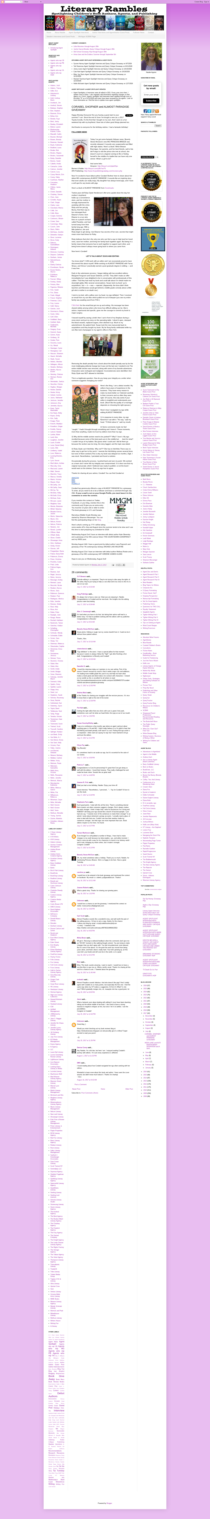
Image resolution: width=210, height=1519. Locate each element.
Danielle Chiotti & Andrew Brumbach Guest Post (152, 418)
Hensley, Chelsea (56, 374)
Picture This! (147, 685)
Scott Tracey (147, 557)
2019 (145, 1007)
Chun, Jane (54, 197)
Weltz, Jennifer (55, 778)
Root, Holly (54, 607)
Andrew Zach (147, 757)
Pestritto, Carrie (55, 562)
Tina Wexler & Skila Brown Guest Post (150, 463)
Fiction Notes (147, 651)
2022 (145, 998)
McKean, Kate (55, 498)
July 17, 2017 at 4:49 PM (86, 775)
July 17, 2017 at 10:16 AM (86, 642)
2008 (145, 1096)
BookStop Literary (56, 876)
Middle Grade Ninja (149, 673)
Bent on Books (148, 767)
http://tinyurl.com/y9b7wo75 (95, 168)
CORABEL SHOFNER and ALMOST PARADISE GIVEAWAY (152, 1037)
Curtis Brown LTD (56, 904)
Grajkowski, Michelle (54, 326)
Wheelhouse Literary (54, 1314)
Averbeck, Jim (55, 103)
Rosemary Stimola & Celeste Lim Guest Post (151, 395)
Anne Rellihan (59, 1360)
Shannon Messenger (150, 560)
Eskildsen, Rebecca (54, 275)
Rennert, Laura (55, 582)
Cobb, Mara (54, 213)
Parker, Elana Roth (57, 554)
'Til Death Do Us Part (150, 970)
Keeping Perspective (150, 596)
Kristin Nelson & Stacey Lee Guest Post (151, 451)
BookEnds (54, 873)
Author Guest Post (56, 1365)
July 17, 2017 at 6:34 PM (86, 795)
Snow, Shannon (55, 674)
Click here (75, 305)
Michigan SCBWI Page (87, 36)
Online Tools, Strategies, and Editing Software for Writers (151, 680)
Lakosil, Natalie (55, 432)
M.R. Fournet (60, 1424)
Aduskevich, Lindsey (54, 94)
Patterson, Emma (56, 556)
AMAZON (75, 478)
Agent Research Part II (151, 577)
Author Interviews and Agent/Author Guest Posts (110, 32)
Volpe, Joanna (55, 748)
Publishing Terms (149, 604)
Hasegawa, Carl (55, 351)
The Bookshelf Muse (150, 721)
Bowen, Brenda (55, 139)
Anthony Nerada (53, 1362)
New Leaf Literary (56, 1114)
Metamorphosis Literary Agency (55, 1103)
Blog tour (52, 1371)
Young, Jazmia (55, 816)
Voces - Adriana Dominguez (148, 876)
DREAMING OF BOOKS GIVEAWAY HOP (151, 955)
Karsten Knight (148, 519)
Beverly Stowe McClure (85, 629)
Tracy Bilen (51, 1473)
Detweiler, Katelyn (56, 235)
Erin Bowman (147, 503)
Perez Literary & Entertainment (56, 1127)
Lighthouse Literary (57, 1059)
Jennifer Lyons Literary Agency (55, 1029)
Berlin (52, 868)
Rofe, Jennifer (55, 601)
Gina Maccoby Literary (55, 976)
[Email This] (117, 565)
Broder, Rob (54, 150)
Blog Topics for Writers (151, 585)
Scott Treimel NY (56, 1166)
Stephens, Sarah (56, 695)
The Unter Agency (56, 1257)
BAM (73, 482)
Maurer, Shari (55, 482)
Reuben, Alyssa (55, 588)
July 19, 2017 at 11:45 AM (86, 972)
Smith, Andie (54, 669)
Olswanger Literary (57, 1117)
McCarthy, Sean (56, 487)
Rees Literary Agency (55, 1141)
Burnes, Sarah (55, 161)
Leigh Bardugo (148, 541)
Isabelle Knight (52, 1413)
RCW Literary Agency (55, 1134)
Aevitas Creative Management (56, 846)
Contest (56, 1390)
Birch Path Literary (57, 870)
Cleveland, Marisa (56, 208)
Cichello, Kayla (55, 200)
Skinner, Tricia (55, 658)
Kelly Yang (51, 1420)
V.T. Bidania (59, 1475)
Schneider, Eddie (56, 635)
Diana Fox (146, 789)
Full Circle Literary (56, 965)
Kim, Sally (54, 418)
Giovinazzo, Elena (56, 311)
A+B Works (54, 837)
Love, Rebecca (55, 453)
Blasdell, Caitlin (55, 134)
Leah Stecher (60, 1420)
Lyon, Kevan (54, 460)
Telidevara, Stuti (56, 711)
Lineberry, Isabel (56, 450)
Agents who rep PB (57, 63)
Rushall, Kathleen (56, 620)
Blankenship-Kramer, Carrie (55, 130)
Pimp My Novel (148, 688)
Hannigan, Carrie (56, 348)
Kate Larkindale (59, 1417)
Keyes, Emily (55, 416)
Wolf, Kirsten (55, 808)
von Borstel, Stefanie (54, 751)
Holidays (57, 1408)
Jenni (79, 999)
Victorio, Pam (55, 745)
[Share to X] (121, 565)
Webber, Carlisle (56, 758)
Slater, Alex (54, 663)
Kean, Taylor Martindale (54, 409)
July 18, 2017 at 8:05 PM (86, 931)
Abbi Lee (51, 1337)
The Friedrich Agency (55, 1229)
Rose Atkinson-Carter (54, 1457)
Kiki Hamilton (147, 530)
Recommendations (55, 1451)
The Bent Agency (56, 1216)
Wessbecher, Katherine (55, 784)
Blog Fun (60, 1369)
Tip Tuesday (58, 1471)
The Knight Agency (57, 1240)
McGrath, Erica (55, 495)
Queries (51, 1444)
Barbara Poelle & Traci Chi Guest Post (151, 404)
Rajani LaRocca (56, 1448)
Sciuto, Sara (54, 638)
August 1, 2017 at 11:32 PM (87, 1056)
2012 (145, 1084)
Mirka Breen (81, 938)
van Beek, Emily (56, 734)
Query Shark (147, 695)
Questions (58, 1444)
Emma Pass (147, 501)
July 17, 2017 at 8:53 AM (86, 622)
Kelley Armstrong (149, 525)
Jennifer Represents (150, 816)
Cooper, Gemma (56, 216)
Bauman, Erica (55, 113)
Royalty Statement (149, 609)
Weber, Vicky (55, 761)
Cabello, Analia (55, 164)
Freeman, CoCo (55, 301)
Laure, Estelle (55, 442)
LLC (51, 1049)
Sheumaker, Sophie (57, 646)
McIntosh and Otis (56, 1095)
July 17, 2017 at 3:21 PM (86, 738)
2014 (145, 1078)
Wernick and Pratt (56, 1311)
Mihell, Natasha (55, 509)
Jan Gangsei (52, 1415)
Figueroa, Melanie (56, 287)
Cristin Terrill (147, 493)
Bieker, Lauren (55, 127)
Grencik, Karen (55, 332)
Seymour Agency (56, 1171)
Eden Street (54, 942)
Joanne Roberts (83, 887)
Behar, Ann (54, 116)
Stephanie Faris (83, 802)
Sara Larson (147, 554)
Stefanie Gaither (148, 562)
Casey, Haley (55, 177)
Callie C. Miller (60, 1384)
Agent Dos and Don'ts (150, 572)
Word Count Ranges (150, 625)
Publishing (60, 1442)
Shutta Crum (52, 1466)
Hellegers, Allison (56, 364)
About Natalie (60, 32)
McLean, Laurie (55, 501)
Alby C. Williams (59, 1356)
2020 (145, 1004)
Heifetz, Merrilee (56, 362)
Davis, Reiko (54, 229)
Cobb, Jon (54, 210)
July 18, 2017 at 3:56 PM (86, 909)
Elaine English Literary (151, 798)
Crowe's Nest (147, 787)
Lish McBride (60, 1422)
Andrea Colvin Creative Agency (56, 855)
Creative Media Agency (55, 900)
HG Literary (54, 987)
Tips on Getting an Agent (151, 623)
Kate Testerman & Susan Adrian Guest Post (152, 458)
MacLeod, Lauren (56, 468)
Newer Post (76, 1089)
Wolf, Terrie (54, 810)
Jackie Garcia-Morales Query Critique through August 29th (94, 49)
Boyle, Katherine (56, 145)
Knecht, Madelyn (56, 424)
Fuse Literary (55, 968)
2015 (145, 1075)
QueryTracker (147, 700)
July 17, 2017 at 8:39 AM (86, 604)
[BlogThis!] (119, 565)
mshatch (80, 979)
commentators (154, 889)
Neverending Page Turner (152, 841)
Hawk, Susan (55, 359)
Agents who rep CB (57, 60)
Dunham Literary (56, 926)
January (148, 1068)
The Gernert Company (54, 1236)
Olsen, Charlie (55, 538)
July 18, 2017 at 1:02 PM (86, 893)
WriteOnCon (60, 1482)
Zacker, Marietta (56, 818)
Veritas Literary (55, 1292)
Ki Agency (54, 1047)
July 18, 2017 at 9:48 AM (86, 865)
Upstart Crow (55, 1286)
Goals (56, 1405)
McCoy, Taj (54, 490)
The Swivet (147, 870)
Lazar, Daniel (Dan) (57, 445)
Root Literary (54, 1148)
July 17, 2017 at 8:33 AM (86, 587)
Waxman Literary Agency (151, 880)
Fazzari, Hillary (55, 279)
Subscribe (151, 101)
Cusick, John (55, 227)
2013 (145, 1081)
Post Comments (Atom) (89, 1093)
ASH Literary (54, 839)
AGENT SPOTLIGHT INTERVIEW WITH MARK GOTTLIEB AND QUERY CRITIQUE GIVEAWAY (152, 933)
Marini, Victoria (55, 479)
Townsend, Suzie (56, 724)
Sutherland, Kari (56, 703)
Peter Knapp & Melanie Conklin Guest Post (151, 423)
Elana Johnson (148, 495)
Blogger (109, 1503)
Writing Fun (54, 1323)
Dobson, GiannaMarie (54, 244)
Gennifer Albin (148, 506)
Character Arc (147, 588)
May (147, 1055)
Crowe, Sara (54, 221)
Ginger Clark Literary (54, 980)
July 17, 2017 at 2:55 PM (86, 716)
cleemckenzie (82, 649)
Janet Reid (146, 814)
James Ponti (60, 1413)
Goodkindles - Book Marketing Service (150, 654)
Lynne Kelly (52, 1424)
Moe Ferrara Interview (150, 431)
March (147, 1062)
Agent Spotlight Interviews (79, 32)
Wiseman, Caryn (56, 800)
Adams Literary (55, 842)
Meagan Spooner (149, 552)
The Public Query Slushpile (149, 725)
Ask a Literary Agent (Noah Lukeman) (150, 761)
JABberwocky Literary (55, 1015)
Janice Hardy (147, 509)
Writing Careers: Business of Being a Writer (152, 737)
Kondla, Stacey (55, 429)
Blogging (51, 1373)
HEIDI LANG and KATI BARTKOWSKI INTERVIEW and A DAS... (153, 1045)
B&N (73, 480)
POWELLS (76, 484)
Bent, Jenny (54, 121)
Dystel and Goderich (54, 934)
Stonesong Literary (57, 1204)
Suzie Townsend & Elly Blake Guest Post (151, 391)
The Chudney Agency (55, 1224)
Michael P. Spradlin (54, 1435)
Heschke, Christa (56, 384)
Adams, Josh (55, 85)
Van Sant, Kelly (55, 743)
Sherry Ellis (60, 1464)
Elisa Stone (60, 1403)
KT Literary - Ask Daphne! (152, 827)
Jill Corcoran (147, 819)
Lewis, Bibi (54, 448)
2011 (145, 1087)
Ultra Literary (54, 1284)
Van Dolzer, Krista (56, 740)
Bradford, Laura (55, 148)
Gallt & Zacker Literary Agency (55, 971)
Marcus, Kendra (56, 477)
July (147, 1031)
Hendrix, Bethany (56, 367)
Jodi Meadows (60, 1415)
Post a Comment (81, 1084)
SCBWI (145, 710)
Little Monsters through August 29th (86, 46)
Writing (51, 1484)
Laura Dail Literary (56, 1052)
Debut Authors (56, 1395)
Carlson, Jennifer (56, 169)
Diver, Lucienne (55, 237)
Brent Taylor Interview (150, 448)
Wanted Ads (56, 1477)
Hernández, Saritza (57, 381)
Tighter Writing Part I (150, 615)
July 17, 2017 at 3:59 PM (86, 758)
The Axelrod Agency (54, 1213)
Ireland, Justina (55, 395)
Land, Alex (54, 437)
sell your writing (156, 308)
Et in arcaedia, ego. (150, 803)
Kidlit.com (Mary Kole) (150, 824)
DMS (79, 1063)
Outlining (51, 1440)
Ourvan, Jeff (54, 548)
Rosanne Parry (60, 1455)
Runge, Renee (55, 617)
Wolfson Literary (56, 1318)
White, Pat (54, 792)
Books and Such (148, 772)
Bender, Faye (55, 119)
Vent (52, 1289)
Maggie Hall (147, 544)
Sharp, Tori (54, 641)
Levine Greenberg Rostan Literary (56, 1056)
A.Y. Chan (51, 1335)
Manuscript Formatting (151, 598)
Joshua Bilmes (148, 822)
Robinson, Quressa (57, 593)
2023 (145, 995)
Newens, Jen (55, 527)
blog (99, 520)
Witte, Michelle (55, 802)
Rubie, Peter (54, 612)
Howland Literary (56, 1004)
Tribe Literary (55, 1272)
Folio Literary (55, 959)
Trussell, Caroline (56, 729)
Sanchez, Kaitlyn (56, 626)
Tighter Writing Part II (150, 617)
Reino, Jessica (55, 577)
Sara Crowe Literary (54, 1162)
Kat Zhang (146, 522)
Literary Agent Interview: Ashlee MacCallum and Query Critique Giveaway (151, 912)
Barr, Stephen (55, 111)
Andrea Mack (82, 693)
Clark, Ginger (55, 202)
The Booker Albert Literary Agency (56, 1220)
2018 (145, 1010)
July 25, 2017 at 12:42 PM (86, 1014)
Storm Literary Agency (55, 1208)
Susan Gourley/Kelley (85, 723)
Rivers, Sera (54, 591)
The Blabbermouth (149, 859)
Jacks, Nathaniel (56, 398)
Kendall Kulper (148, 527)
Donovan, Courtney (57, 252)
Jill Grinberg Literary (54, 1033)
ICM (51, 1007)
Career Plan (52, 1386)
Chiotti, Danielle (55, 192)
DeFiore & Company (53, 915)
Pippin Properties (56, 1130)
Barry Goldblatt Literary (151, 764)
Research (51, 1453)
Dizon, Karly (54, 240)
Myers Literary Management (55, 1108)
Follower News (138, 32)
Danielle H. (81, 666)
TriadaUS (53, 1269)
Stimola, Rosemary (57, 698)
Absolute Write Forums (151, 637)
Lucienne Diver (148, 833)
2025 (145, 988)
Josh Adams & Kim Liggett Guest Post (149, 435)
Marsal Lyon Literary (54, 1087)
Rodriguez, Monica (57, 599)
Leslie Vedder (52, 1422)
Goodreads (109, 188)
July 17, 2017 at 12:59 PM (86, 701)
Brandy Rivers (148, 482)
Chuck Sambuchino (150, 487)
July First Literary (56, 1037)
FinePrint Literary (56, 954)
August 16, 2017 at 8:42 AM (87, 1080)
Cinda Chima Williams (150, 490)
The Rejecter (147, 867)
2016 (145, 1072)
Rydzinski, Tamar (56, 623)
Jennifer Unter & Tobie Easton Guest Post (150, 414)
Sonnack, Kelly (55, 681)
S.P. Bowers (81, 576)
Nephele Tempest (149, 838)
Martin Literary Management (55, 1091)
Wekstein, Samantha (54, 767)
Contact (151, 32)
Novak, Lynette (55, 530)
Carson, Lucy (55, 172)
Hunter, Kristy (55, 392)
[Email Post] (112, 565)
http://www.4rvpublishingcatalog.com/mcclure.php (103, 171)
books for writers (156, 303)
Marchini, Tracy (55, 474)
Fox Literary (54, 962)
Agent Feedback (59, 1339)
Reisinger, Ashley (56, 580)
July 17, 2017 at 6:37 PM (86, 826)
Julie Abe (51, 1417)
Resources (60, 1453)
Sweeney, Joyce (56, 706)
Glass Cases (147, 811)
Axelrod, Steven (56, 105)
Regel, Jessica (55, 574)
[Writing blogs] (151, 298)
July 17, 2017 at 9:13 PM (86, 848)
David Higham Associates (55, 910)
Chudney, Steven (56, 194)
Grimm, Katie (55, 335)
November (149, 1019)
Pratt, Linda (54, 564)
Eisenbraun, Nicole (57, 267)
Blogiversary (60, 1373)
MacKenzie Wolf (56, 1074)
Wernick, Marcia (56, 780)
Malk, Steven (55, 471)
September (149, 1025)
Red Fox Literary (56, 1138)
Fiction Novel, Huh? (150, 593)
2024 (145, 992)
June (147, 1052)
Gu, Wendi (54, 345)
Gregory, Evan (55, 329)
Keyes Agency (55, 1044)
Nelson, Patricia (56, 524)
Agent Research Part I (150, 574)
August (148, 1028)
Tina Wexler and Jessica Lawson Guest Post (151, 439)
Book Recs (60, 1379)
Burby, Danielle (55, 158)
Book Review (53, 1382)
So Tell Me (60, 1466)
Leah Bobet (147, 538)
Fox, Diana (54, 292)
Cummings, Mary (56, 224)
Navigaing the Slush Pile (151, 835)
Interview (59, 1410)
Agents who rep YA (57, 70)
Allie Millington (53, 1358)
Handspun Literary (56, 989)
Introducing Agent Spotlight (56, 49)
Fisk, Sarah (54, 290)
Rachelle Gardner (149, 849)
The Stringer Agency (54, 1251)
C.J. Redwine (147, 485)
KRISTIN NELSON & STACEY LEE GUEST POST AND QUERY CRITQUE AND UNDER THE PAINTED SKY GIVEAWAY (151, 945)
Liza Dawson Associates (54, 1063)
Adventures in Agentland (151, 752)
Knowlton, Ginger (56, 426)
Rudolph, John (55, 615)
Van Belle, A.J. (55, 737)
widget (160, 889)
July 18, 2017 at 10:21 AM (86, 880)
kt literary (53, 1326)
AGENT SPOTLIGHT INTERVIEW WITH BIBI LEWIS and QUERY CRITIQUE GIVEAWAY (151, 962)
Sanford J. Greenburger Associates (54, 1157)
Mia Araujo (60, 1433)
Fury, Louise (54, 303)
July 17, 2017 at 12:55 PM (86, 685)
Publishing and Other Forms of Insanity (150, 691)
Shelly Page (52, 1464)
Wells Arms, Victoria (54, 771)
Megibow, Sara (55, 504)
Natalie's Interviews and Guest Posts (61, 36)
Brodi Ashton (52, 1384)
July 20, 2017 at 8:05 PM (86, 992)
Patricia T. (81, 765)
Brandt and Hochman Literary (56, 882)
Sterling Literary (55, 1192)
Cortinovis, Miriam (56, 218)
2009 (145, 1093)
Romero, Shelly (55, 604)
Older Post (129, 1089)
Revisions (51, 1455)
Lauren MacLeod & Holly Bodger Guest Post (151, 444)
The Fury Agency (56, 1233)
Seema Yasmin (59, 1462)
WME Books (54, 1299)
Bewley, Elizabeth (56, 124)
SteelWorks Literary (54, 1189)
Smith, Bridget (55, 671)
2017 (145, 1013)
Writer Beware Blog (149, 733)
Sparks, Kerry (55, 684)
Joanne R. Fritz (82, 782)
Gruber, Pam (54, 340)
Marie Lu (146, 546)
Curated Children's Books (152, 645)
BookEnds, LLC (148, 770)
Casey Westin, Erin (57, 174)
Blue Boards (147, 643)
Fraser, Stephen (56, 298)
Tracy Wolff (58, 1473)
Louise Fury (147, 830)
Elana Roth (147, 800)
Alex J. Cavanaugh (84, 611)
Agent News (53, 1342)
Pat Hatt (80, 708)
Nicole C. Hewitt (58, 1437)
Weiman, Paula (55, 763)
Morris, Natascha (56, 516)
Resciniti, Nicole (56, 585)
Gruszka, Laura (55, 343)
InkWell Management (55, 1010)
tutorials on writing (156, 305)
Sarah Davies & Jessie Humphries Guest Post (151, 468)
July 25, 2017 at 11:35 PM (86, 1040)
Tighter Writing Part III (150, 620)
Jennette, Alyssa (56, 406)
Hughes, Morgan (56, 387)
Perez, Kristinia (55, 559)
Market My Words (149, 671)
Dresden (53, 923)
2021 (145, 1001)
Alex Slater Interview (150, 455)
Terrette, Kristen (56, 716)
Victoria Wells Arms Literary (55, 1295)
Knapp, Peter (55, 421)
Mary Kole (146, 549)
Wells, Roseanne (56, 775)
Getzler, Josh (55, 309)
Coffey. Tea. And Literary (151, 779)
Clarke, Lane (54, 205)
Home (49, 32)
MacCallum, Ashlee (57, 463)
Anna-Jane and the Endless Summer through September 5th (95, 54)
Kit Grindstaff (147, 533)
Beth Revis (147, 479)
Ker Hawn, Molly (56, 413)
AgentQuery (147, 640)
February (148, 1065)
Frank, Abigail (55, 295)
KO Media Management (55, 1040)
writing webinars (156, 302)
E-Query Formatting (150, 590)
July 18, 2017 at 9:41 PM (86, 955)
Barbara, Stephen (56, 108)
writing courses (155, 309)
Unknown (80, 900)
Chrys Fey (81, 745)
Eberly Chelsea (55, 265)
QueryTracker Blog (149, 703)
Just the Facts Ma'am (150, 661)
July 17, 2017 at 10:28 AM (86, 659)
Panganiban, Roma (57, 551)
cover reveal (51, 1486)
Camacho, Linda (56, 166)
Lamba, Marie (55, 434)
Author (62, 1362)
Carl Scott (80, 916)
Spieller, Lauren (55, 687)
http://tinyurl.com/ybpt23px (108, 166)
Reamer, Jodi (55, 572)
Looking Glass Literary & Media (56, 1068)
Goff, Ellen (54, 317)
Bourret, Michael (56, 137)
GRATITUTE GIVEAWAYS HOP (149, 975)
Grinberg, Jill (54, 337)
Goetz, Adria (54, 314)
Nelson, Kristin (55, 522)
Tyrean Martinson (83, 833)
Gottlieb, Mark (55, 322)
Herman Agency (56, 992)
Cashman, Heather (57, 180)
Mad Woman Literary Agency (55, 1078)
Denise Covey (82, 1047)
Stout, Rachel (55, 700)
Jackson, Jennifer (56, 400)
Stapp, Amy (54, 689)
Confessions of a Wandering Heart (149, 783)
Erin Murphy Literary (54, 946)
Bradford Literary (56, 878)
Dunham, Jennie (56, 257)
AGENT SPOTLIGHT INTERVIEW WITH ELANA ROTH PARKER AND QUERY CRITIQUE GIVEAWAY (151, 922)
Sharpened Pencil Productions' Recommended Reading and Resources (151, 716)
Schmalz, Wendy (56, 633)
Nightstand (146, 676)
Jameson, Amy (55, 403)
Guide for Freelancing (150, 658)
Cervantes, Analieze (54, 183)
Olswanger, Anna (56, 540)
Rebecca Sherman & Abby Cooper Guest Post (152, 409)
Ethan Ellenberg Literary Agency (56, 950)
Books (62, 1382)
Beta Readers (52, 1369)
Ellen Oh (146, 498)
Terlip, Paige (54, 714)
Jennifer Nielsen (148, 514)
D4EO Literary (55, 907)
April (147, 1058)
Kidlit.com (146, 663)
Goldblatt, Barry (55, 319)
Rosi (78, 962)
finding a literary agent (157, 306)
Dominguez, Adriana (54, 248)
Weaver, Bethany (56, 755)
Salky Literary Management (55, 1151)
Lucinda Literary (56, 1071)
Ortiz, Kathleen (55, 543)
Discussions (52, 1399)
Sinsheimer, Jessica (54, 654)
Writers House (55, 1321)
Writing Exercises (149, 628)
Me (57, 1429)
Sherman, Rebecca (57, 644)
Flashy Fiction (55, 957)
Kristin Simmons (148, 536)
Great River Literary (57, 984)
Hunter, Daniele (55, 390)
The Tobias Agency (57, 1254)
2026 (145, 985)
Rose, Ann (54, 609)
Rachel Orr (60, 1446)
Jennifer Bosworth (149, 511)
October (148, 1022)
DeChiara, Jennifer (56, 232)
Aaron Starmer (60, 1335)
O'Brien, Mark (55, 532)
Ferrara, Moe (54, 284)
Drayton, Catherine (57, 255)
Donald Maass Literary (55, 919)
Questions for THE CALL (151, 607)
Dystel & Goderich (149, 792)
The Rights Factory (57, 1247)
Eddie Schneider (148, 795)
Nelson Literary (55, 1111)
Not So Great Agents (150, 601)
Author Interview (54, 1367)
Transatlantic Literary (55, 1265)
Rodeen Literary (55, 1145)
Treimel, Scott (55, 726)
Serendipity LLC (56, 1169)
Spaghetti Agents (149, 612)
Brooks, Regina (55, 153)
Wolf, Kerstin (55, 805)
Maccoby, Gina (55, 466)
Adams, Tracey (55, 88)
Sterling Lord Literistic (54, 1196)
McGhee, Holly (55, 493)
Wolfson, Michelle (56, 813)
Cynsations (147, 648)
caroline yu (81, 872)
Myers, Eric (54, 519)
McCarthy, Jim (55, 485)
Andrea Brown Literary (55, 850)
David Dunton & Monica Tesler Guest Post (151, 427)
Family (50, 1405)
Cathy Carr (55, 1388)
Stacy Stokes (52, 1468)
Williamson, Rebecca (54, 796)
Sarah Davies (147, 854)
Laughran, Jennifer (56, 440)
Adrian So (51, 1339)
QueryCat (146, 698)
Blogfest (61, 1371)
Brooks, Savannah (56, 156)
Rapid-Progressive (149, 851)
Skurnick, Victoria (56, 661)
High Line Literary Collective (56, 996)
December (149, 1016)
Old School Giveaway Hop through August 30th (90, 52)
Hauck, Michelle (56, 356)
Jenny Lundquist (148, 517)
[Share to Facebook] (124, 565)
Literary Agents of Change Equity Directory (152, 667)
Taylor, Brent (54, 708)
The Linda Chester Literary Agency (56, 1243)
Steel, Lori (54, 692)
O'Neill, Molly (55, 535)
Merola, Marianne (56, 506)
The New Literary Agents (151, 865)
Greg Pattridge (82, 594)
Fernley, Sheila (55, 282)
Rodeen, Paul (55, 596)
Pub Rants (146, 846)
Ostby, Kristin (55, 546)
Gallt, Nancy (54, 306)
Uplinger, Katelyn (56, 732)
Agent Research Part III (151, 580)
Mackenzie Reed (54, 1426)
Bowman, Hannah (56, 142)
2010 (145, 1090)
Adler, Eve (54, 91)
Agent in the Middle (149, 754)
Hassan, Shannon (56, 353)
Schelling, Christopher (54, 629)
